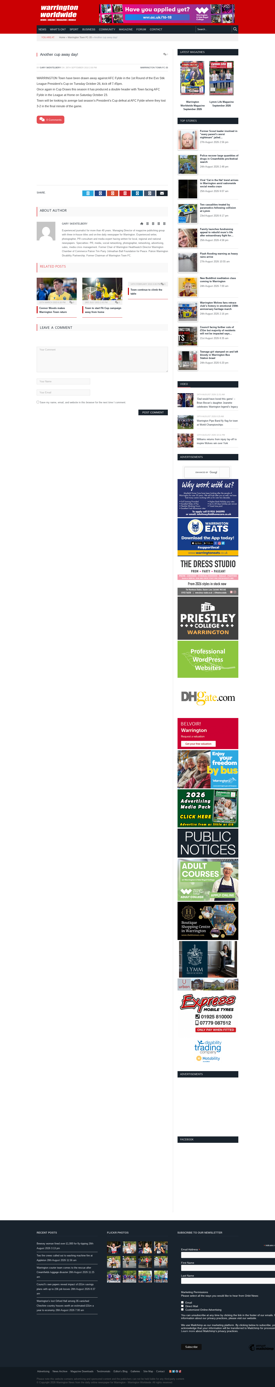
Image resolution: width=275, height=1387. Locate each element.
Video (184, 384)
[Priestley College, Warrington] (208, 639)
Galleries (135, 1371)
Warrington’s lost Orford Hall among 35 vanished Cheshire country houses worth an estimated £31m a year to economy (65, 1306)
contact (156, 29)
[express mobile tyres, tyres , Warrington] (208, 1036)
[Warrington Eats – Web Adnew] (208, 555)
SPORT (74, 29)
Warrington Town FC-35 (80, 37)
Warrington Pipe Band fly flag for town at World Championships (217, 422)
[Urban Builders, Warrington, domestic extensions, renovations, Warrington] (208, 989)
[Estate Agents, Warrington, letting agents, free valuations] (208, 748)
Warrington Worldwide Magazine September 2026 (193, 105)
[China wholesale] (208, 716)
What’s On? (58, 29)
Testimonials (103, 1371)
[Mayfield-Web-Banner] (208, 516)
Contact (160, 1371)
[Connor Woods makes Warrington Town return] (57, 291)
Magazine (126, 29)
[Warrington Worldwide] (61, 13)
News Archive (60, 1371)
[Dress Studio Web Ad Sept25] (208, 594)
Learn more (188, 1331)
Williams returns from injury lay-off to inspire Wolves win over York (217, 441)
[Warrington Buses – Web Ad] (208, 787)
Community (107, 29)
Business (88, 29)
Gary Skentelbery (50, 67)
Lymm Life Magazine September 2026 (222, 103)
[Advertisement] (102, 153)
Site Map (148, 1371)
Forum (141, 29)
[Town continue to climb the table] (148, 282)
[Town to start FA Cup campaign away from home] (102, 291)
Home (62, 37)
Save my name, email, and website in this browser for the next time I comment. (83, 402)
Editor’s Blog (120, 1371)
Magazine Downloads (82, 1371)
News (42, 29)
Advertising (43, 1371)
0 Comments (54, 119)
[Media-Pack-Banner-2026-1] (208, 826)
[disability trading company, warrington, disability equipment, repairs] (208, 1062)
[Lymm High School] (208, 976)
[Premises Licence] (208, 856)
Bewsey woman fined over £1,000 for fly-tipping (62, 1243)
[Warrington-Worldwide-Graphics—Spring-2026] (208, 900)
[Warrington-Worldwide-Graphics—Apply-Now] (167, 22)
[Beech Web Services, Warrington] (208, 677)
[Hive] (208, 939)
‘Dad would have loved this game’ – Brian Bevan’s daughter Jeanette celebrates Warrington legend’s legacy (217, 402)
